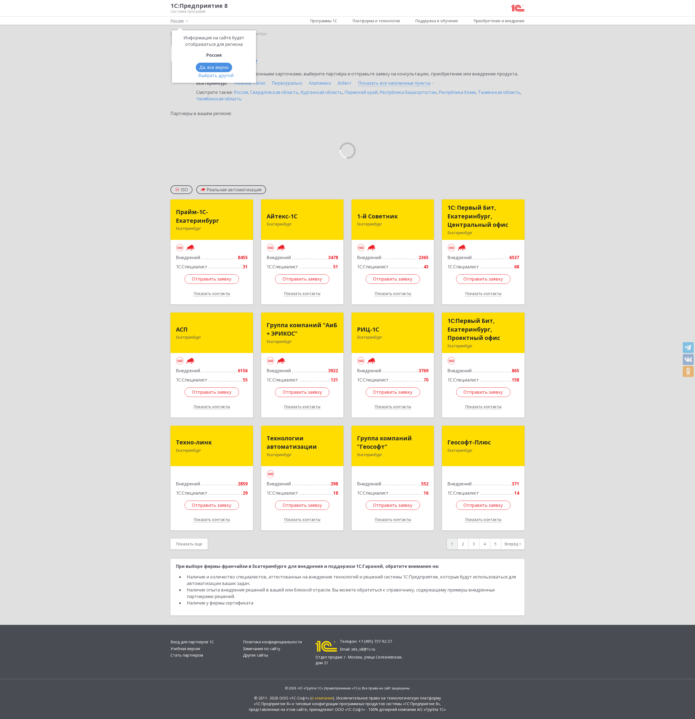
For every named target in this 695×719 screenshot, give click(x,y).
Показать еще (189, 543)
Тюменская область (499, 92)
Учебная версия (185, 648)
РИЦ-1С (368, 329)
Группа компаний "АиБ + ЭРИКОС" (302, 329)
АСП (182, 329)
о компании (322, 698)
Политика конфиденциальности (272, 641)
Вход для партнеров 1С (192, 641)
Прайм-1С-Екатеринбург (197, 216)
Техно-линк (194, 442)
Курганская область (321, 92)
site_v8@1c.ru (363, 649)
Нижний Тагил (249, 83)
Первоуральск (287, 83)
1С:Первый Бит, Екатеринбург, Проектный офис (473, 329)
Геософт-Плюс (469, 442)
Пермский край (361, 92)
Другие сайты (255, 655)
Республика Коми (457, 92)
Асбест (345, 83)
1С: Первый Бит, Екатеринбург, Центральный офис (477, 216)
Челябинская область (219, 99)
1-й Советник (377, 216)
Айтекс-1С (282, 216)
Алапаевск (320, 83)
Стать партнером (186, 655)
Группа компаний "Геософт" (384, 442)
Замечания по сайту (261, 648)
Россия (241, 92)
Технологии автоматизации (292, 442)
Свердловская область (274, 92)
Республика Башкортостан (408, 92)
